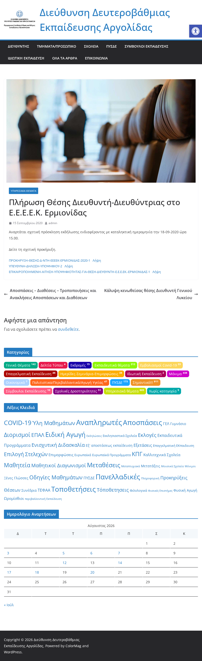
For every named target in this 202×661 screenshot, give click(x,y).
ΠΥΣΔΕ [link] (111, 46)
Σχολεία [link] (91, 46)
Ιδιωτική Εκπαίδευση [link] (26, 58)
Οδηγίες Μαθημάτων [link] (56, 477)
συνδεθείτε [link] (68, 329)
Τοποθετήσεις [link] (73, 489)
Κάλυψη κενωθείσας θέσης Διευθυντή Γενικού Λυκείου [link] (148, 294)
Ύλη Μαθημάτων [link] (53, 423)
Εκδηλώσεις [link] (94, 436)
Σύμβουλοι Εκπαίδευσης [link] (146, 46)
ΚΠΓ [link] (137, 454)
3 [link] (8, 553)
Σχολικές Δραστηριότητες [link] (78, 390)
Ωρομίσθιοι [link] (14, 498)
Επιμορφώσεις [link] (61, 454)
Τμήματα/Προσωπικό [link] (56, 46)
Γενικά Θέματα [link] (21, 364)
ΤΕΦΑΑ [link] (44, 490)
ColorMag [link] (73, 645)
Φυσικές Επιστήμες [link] (160, 490)
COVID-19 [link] (17, 423)
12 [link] (65, 562)
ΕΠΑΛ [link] (37, 434)
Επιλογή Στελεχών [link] (26, 454)
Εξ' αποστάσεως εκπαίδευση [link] (109, 445)
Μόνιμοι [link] (190, 466)
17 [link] (9, 572)
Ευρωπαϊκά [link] (82, 455)
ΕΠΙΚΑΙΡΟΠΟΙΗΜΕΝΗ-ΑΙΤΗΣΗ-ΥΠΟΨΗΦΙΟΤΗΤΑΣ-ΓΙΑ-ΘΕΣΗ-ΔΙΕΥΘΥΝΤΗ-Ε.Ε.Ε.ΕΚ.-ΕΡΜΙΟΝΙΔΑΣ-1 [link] (79, 272)
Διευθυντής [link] (18, 46)
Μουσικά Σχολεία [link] (172, 466)
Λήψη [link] (97, 260)
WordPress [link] (13, 652)
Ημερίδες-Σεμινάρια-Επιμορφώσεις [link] (91, 373)
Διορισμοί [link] (17, 435)
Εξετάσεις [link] (143, 445)
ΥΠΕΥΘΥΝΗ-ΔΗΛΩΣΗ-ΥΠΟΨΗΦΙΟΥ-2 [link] (35, 266)
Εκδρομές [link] (80, 364)
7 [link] (119, 553)
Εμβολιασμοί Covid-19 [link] (160, 364)
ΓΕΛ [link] (166, 423)
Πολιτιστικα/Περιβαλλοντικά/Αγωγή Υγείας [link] (69, 382)
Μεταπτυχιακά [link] (130, 466)
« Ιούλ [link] (9, 605)
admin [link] (53, 223)
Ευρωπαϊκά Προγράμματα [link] (111, 455)
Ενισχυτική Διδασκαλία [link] (58, 445)
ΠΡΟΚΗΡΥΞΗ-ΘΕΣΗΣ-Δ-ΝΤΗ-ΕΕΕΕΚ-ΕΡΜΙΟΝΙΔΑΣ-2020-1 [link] (49, 260)
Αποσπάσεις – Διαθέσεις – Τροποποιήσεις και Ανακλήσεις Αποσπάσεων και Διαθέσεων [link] (53, 294)
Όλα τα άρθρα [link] (64, 58)
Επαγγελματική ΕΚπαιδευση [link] (173, 445)
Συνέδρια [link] (29, 490)
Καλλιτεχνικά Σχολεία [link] (161, 454)
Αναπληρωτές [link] (99, 422)
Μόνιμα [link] (178, 373)
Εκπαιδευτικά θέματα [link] (115, 364)
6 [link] (91, 553)
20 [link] (92, 572)
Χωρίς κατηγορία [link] (164, 390)
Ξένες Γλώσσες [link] (16, 478)
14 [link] (120, 562)
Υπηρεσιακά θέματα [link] (23, 191)
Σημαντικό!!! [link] (145, 382)
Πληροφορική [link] (150, 478)
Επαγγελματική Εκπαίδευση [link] (30, 373)
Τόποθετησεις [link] (113, 489)
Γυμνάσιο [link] (178, 423)
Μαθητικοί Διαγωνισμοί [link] (58, 465)
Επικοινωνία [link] (96, 58)
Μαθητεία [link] (17, 465)
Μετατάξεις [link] (150, 466)
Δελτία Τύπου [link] (53, 364)
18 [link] (37, 572)
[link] (195, 31)
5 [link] (64, 553)
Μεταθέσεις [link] (103, 465)
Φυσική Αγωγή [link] (185, 490)
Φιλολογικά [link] (138, 490)
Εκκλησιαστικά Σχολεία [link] (120, 435)
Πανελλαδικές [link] (118, 476)
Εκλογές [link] (147, 435)
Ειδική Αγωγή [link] (65, 434)
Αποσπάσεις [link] (142, 422)
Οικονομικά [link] (16, 382)
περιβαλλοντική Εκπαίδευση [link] (43, 499)
